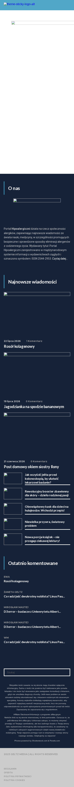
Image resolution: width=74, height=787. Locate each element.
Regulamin (10, 769)
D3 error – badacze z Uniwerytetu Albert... (32, 611)
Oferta (8, 772)
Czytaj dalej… (60, 258)
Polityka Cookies (14, 780)
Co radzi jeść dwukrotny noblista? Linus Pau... (34, 596)
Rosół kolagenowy (16, 581)
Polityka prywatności (17, 776)
